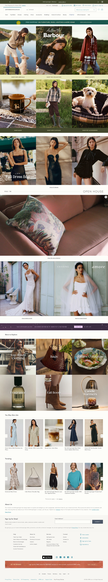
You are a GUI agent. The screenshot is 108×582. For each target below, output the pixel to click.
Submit (97, 521)
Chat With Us (85, 544)
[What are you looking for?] (94, 10)
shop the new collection (54, 258)
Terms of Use (16, 579)
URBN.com (41, 579)
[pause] (106, 197)
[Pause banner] (102, 2)
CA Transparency (25, 579)
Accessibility (34, 579)
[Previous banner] (10, 2)
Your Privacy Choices (59, 579)
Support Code (48, 579)
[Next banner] (98, 2)
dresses (58, 509)
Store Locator (85, 534)
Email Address (59, 518)
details (24, 5)
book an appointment (81, 318)
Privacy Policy (75, 527)
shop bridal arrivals (27, 318)
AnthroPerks (85, 538)
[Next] (101, 436)
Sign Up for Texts (86, 541)
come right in (62, 2)
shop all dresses (54, 187)
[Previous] (6, 436)
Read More (8, 512)
